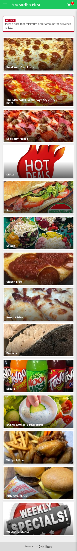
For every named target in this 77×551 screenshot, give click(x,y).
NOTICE (10, 20)
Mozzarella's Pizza (26, 4)
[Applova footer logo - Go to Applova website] (45, 546)
